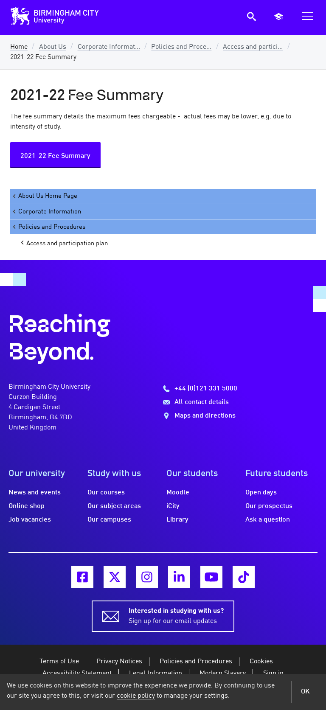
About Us (52, 47)
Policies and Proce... (181, 47)
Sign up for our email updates (176, 616)
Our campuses (109, 519)
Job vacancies (29, 519)
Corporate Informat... (109, 47)
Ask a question (267, 519)
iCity (173, 506)
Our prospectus (268, 506)
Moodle (177, 492)
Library (177, 519)
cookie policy (136, 696)
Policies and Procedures (51, 227)
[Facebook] (82, 577)
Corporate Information (49, 211)
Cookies (261, 661)
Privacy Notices (119, 661)
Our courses (106, 492)
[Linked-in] (179, 577)
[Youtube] (211, 577)
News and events (34, 492)
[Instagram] (147, 577)
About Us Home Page (47, 196)
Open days (261, 492)
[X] (115, 577)
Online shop (26, 506)
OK (305, 691)
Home (19, 47)
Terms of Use (59, 661)
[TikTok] (244, 577)
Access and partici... (253, 47)
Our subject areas (114, 506)
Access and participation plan (67, 243)
